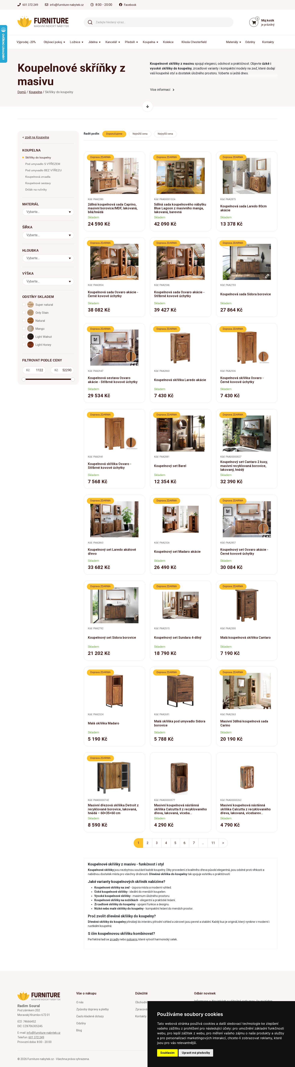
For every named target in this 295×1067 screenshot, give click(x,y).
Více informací (160, 90)
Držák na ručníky (36, 189)
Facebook (130, 4)
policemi (132, 939)
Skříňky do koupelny (38, 157)
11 (213, 843)
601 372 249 (30, 4)
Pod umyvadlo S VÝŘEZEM (42, 163)
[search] (90, 22)
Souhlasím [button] (167, 1052)
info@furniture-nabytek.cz (67, 4)
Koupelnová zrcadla (37, 176)
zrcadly (114, 939)
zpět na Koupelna (37, 137)
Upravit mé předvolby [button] (196, 1052)
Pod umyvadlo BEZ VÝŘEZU (43, 170)
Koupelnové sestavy (38, 183)
